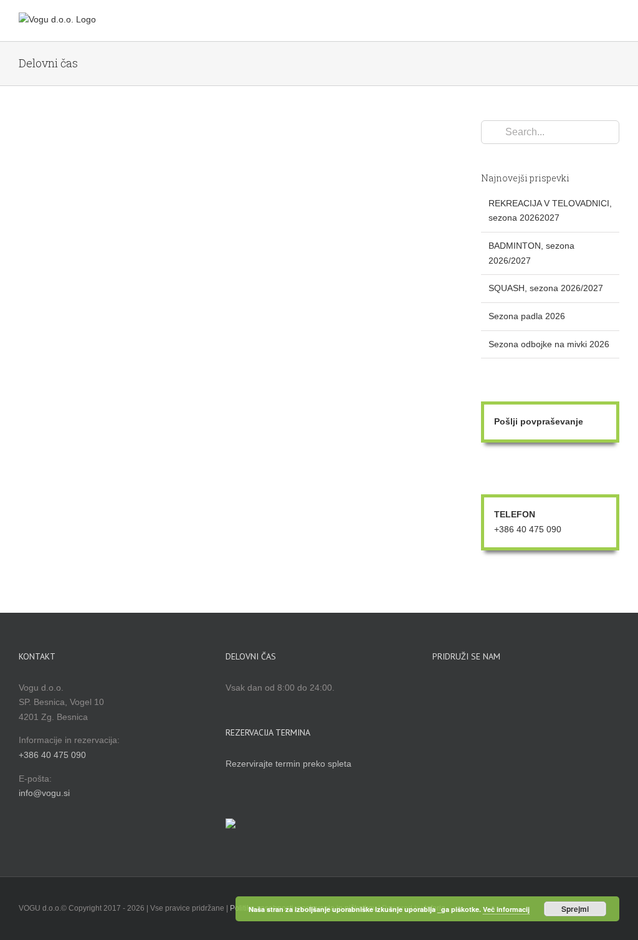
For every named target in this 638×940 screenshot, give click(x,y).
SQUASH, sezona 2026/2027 (545, 288)
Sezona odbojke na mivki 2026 (548, 344)
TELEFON (514, 514)
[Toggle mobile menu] (614, 22)
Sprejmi (575, 908)
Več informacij (506, 909)
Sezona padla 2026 (526, 316)
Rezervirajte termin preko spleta (288, 764)
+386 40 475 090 (527, 529)
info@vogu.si (44, 793)
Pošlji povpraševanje (538, 421)
